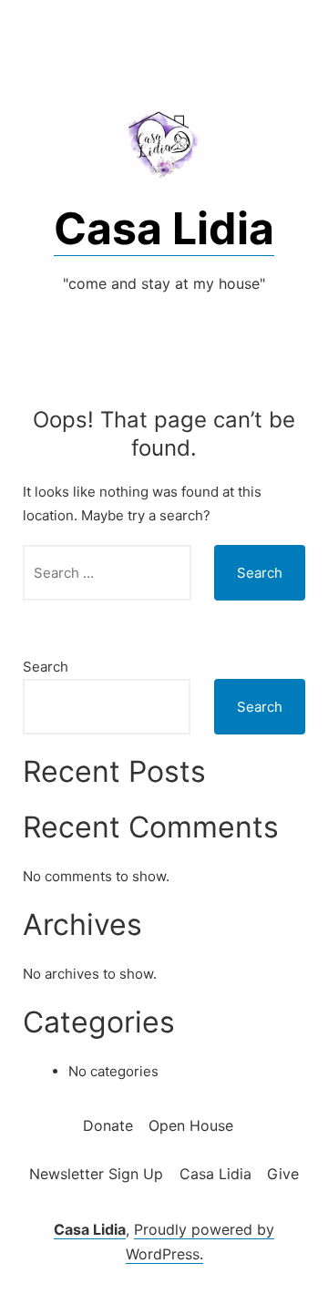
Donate (108, 1125)
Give (283, 1174)
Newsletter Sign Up (96, 1174)
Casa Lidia (164, 228)
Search (45, 666)
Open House (191, 1125)
